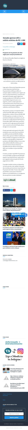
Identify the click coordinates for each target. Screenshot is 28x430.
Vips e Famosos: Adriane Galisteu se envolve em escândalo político (16, 377)
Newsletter (5, 395)
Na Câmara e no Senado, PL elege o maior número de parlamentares (12, 209)
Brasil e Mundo (6, 34)
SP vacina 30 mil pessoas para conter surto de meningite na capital (17, 370)
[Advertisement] (14, 24)
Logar (20, 428)
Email (4, 400)
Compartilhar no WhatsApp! (9, 46)
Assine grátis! (14, 417)
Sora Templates (14, 428)
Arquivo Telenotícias (7, 394)
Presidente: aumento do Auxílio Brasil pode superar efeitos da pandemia (13, 228)
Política (12, 34)
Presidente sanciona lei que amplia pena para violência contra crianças (14, 247)
